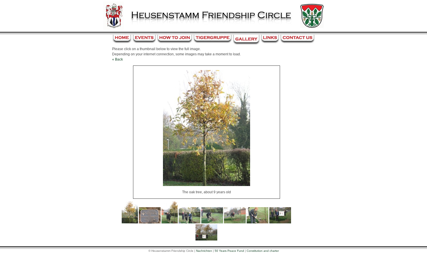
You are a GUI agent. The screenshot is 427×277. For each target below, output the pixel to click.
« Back (117, 59)
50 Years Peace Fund (229, 250)
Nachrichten (204, 250)
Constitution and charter (263, 250)
